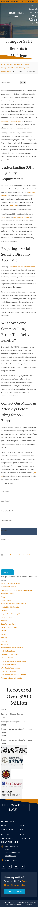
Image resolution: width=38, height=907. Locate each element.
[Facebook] (4, 867)
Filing (3, 597)
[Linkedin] (16, 867)
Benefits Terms (6, 617)
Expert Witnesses (7, 593)
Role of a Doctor (7, 658)
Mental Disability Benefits (10, 607)
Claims (3, 631)
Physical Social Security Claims (12, 614)
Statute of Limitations (8, 671)
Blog (22, 830)
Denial (3, 634)
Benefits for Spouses (9, 627)
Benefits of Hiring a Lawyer (10, 583)
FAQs (22, 825)
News (22, 834)
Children (4, 610)
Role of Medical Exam (8, 664)
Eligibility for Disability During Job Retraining (16, 590)
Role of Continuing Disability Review (13, 661)
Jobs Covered (6, 600)
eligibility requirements (21, 217)
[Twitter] (10, 867)
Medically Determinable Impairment (13, 604)
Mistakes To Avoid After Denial (12, 648)
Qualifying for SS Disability (10, 654)
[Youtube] (23, 867)
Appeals (4, 621)
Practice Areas (7, 830)
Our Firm (5, 834)
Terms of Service (15, 555)
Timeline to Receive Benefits (11, 678)
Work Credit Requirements (10, 668)
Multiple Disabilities (8, 651)
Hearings (4, 641)
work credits (12, 206)
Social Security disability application (22, 267)
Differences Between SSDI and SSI (13, 675)
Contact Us (25, 838)
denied (3, 217)
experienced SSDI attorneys (11, 121)
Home (3, 64)
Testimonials (6, 838)
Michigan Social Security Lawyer (18, 64)
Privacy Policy (27, 555)
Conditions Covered (8, 587)
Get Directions (10, 855)
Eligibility (4, 637)
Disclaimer (30, 904)
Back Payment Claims (8, 624)
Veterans (4, 644)
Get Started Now (14, 892)
